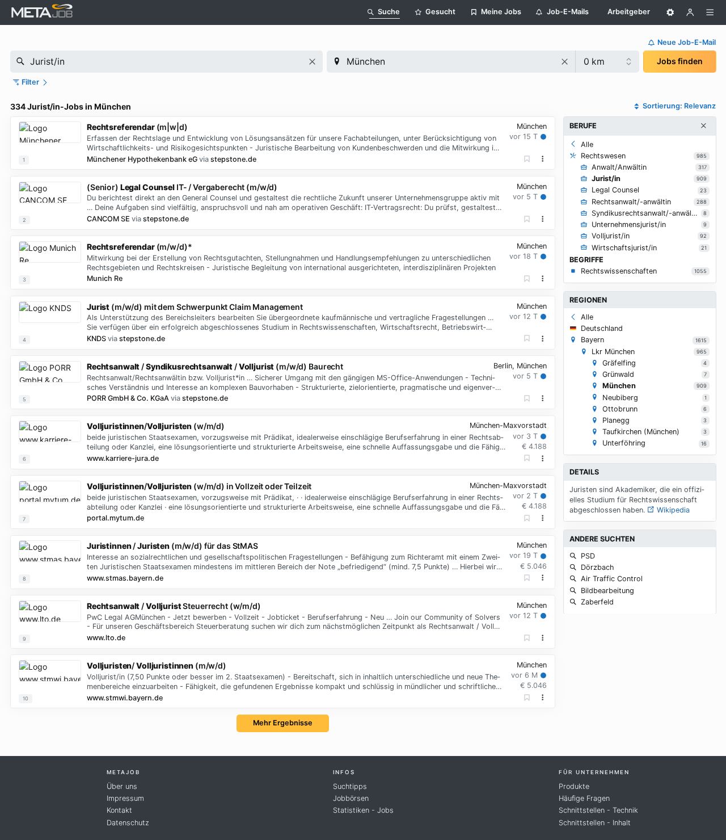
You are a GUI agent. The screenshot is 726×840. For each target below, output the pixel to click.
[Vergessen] (527, 159)
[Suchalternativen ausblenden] (703, 126)
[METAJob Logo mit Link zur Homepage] (42, 12)
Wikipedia (672, 509)
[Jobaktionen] (543, 159)
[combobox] (166, 62)
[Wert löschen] (312, 61)
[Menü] (710, 12)
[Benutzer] (690, 12)
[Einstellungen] (670, 12)
